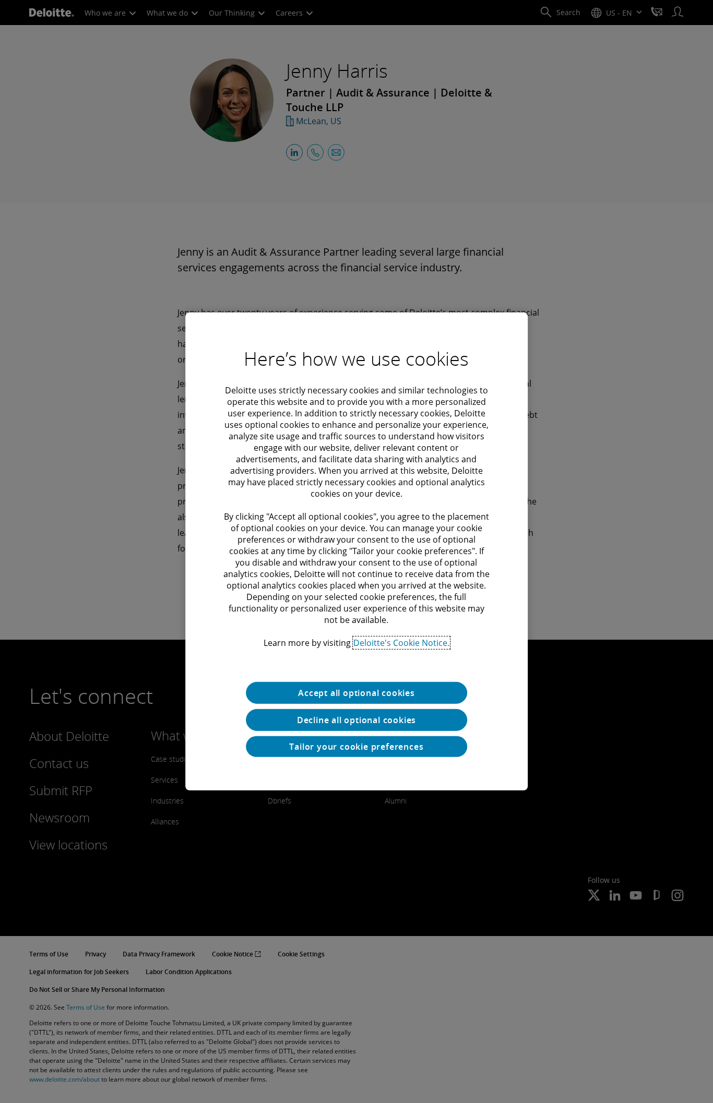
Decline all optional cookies (356, 720)
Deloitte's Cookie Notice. (401, 643)
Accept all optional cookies (356, 693)
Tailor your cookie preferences (356, 746)
